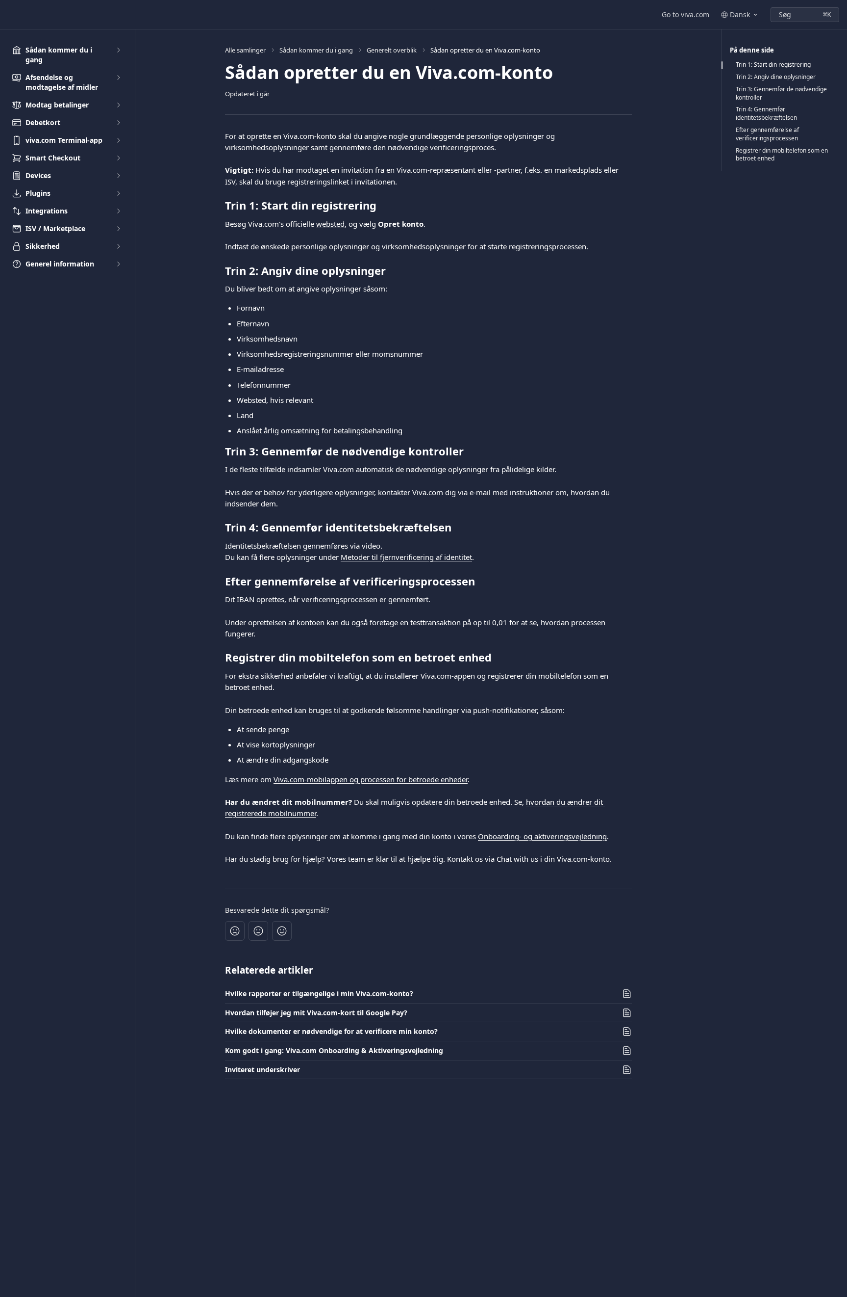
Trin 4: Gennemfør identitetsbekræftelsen (766, 114)
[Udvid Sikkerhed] (118, 246)
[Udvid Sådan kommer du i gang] (118, 50)
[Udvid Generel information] (118, 264)
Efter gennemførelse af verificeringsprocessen (767, 134)
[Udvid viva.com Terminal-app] (118, 140)
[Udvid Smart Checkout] (118, 158)
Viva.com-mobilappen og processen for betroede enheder (371, 779)
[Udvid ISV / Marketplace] (118, 229)
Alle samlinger (245, 50)
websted (330, 224)
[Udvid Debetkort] (118, 123)
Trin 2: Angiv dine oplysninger (776, 77)
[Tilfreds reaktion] (282, 931)
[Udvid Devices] (118, 176)
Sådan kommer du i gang (316, 50)
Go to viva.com (685, 14)
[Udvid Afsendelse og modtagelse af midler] (118, 77)
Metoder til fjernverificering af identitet (406, 557)
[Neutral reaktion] (258, 931)
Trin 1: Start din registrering (773, 65)
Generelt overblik (392, 50)
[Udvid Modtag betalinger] (118, 105)
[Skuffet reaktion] (235, 931)
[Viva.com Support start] (10, 15)
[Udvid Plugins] (118, 193)
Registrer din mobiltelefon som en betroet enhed (782, 155)
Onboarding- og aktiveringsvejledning (542, 836)
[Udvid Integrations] (118, 211)
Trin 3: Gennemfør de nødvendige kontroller (781, 93)
